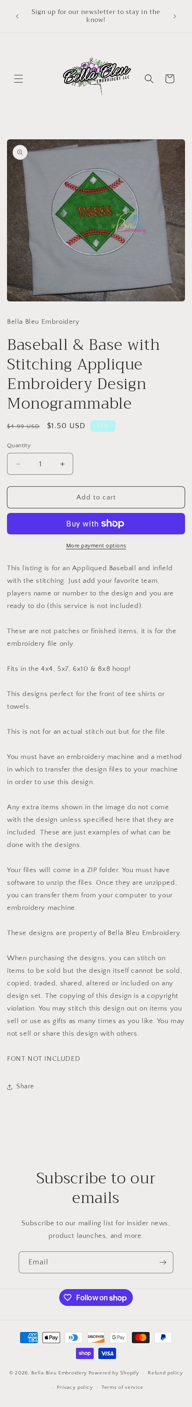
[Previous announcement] (17, 16)
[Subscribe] (162, 1262)
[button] (18, 78)
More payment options (96, 546)
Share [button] (25, 1086)
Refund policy (165, 1373)
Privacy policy (75, 1387)
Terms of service (123, 1387)
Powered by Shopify (114, 1373)
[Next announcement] (175, 16)
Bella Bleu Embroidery (59, 1373)
